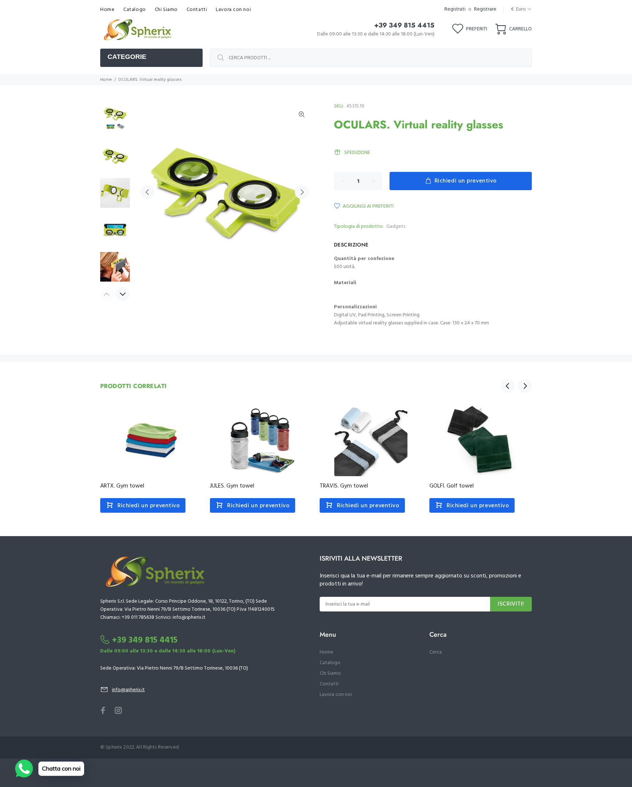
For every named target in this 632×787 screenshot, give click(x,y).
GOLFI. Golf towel (451, 486)
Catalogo (330, 663)
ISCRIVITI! (511, 604)
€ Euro (518, 9)
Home (106, 79)
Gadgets (395, 226)
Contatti (329, 684)
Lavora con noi (336, 694)
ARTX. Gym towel (122, 486)
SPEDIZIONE (357, 152)
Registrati (455, 9)
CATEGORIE (127, 56)
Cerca (435, 652)
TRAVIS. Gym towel (344, 486)
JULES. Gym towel (232, 486)
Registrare (485, 9)
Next (302, 192)
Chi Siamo (330, 673)
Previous (147, 192)
